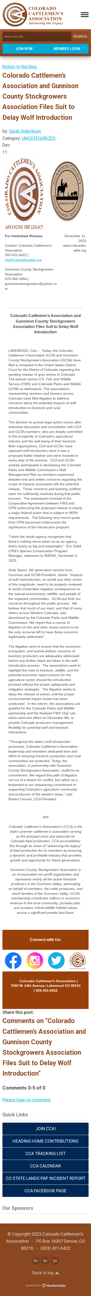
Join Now (24, 49)
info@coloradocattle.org (23, 260)
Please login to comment (26, 1099)
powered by (33, 1285)
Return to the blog (19, 66)
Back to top (43, 1272)
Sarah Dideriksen (25, 131)
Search (80, 37)
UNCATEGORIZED (39, 138)
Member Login (67, 49)
